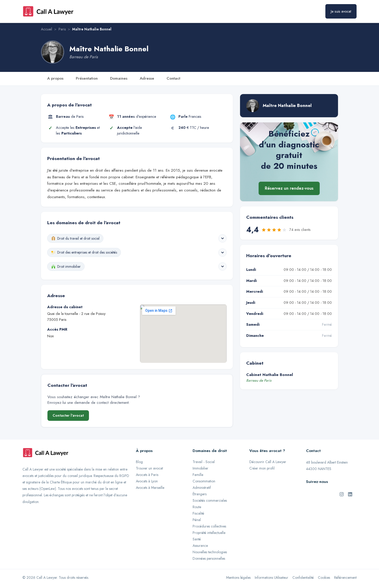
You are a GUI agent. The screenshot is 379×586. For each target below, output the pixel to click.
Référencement (345, 577)
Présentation (87, 78)
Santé (197, 539)
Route (197, 506)
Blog (139, 461)
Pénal (197, 519)
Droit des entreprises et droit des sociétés (87, 252)
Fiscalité (198, 513)
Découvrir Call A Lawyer (267, 461)
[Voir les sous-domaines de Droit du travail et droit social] (222, 238)
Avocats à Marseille (150, 487)
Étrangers (200, 494)
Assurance (200, 545)
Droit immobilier (69, 266)
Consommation (204, 481)
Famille (198, 474)
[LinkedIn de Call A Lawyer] (350, 493)
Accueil (46, 29)
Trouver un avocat (149, 468)
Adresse (147, 78)
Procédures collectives (209, 526)
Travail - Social (204, 461)
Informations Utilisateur (271, 577)
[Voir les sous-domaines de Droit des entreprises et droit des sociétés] (222, 252)
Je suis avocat (341, 11)
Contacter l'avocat (68, 415)
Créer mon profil (262, 468)
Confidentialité (303, 577)
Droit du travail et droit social (78, 238)
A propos (55, 78)
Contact (173, 78)
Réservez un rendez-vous (289, 188)
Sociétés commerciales (210, 500)
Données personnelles (209, 558)
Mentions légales (238, 577)
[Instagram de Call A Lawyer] (342, 493)
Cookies (324, 577)
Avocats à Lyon (147, 481)
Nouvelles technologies (210, 552)
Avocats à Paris (147, 474)
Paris (62, 29)
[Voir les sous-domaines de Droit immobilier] (222, 266)
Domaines (118, 78)
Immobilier (200, 468)
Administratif (202, 487)
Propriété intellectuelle (209, 532)
